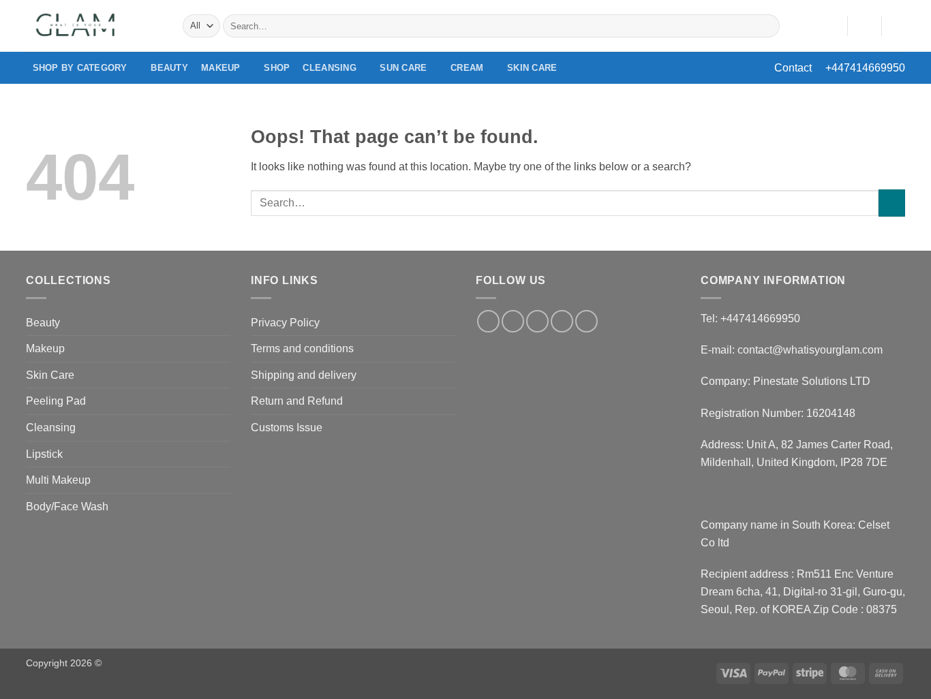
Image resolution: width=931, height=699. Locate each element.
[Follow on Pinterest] (586, 321)
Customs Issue (286, 427)
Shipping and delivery (303, 375)
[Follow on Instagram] (513, 321)
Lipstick (44, 454)
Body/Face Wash (67, 506)
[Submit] (767, 25)
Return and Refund (297, 401)
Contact (793, 68)
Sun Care (403, 68)
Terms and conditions (302, 348)
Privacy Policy (285, 322)
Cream (467, 68)
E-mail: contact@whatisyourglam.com (792, 350)
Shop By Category (80, 68)
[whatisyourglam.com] (94, 26)
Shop (277, 68)
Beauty (169, 68)
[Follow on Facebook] (488, 321)
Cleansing (329, 68)
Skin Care (532, 68)
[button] (864, 26)
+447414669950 (865, 68)
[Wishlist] (831, 26)
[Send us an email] (562, 321)
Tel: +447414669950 (750, 318)
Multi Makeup (58, 480)
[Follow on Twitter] (537, 321)
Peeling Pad (56, 401)
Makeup (221, 68)
